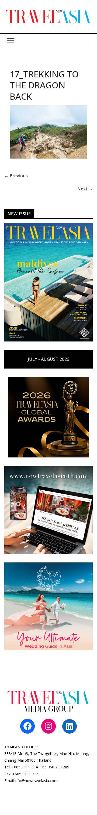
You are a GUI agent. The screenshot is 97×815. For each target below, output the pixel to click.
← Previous (16, 176)
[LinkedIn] (69, 726)
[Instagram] (48, 726)
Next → (85, 189)
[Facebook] (27, 726)
